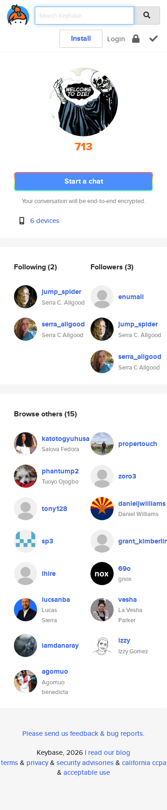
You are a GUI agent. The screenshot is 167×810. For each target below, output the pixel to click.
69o (124, 568)
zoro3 (127, 476)
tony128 (54, 509)
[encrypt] (136, 39)
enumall (131, 297)
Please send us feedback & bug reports (82, 733)
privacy (37, 762)
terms (9, 762)
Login (116, 39)
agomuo (55, 671)
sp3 (47, 541)
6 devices (44, 220)
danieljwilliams (142, 503)
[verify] (153, 39)
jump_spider (61, 292)
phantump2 (60, 471)
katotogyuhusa (66, 439)
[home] (18, 12)
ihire (49, 573)
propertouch (137, 444)
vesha (127, 599)
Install (81, 38)
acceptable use (87, 772)
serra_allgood (63, 324)
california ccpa (144, 762)
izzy (124, 640)
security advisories (85, 762)
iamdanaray (60, 645)
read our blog (109, 752)
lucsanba (56, 599)
